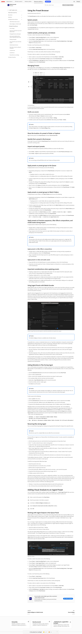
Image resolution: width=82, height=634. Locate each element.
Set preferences (12, 52)
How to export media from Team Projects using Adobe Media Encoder (15, 37)
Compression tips (12, 50)
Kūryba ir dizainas (9, 1)
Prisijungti (78, 1)
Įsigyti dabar (48, 1)
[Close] (57, 632)
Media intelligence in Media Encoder (15, 23)
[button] (74, 1)
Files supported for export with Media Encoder (15, 42)
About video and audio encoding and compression (15, 48)
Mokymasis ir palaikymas (38, 1)
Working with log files (13, 39)
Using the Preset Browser (14, 26)
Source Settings (12, 28)
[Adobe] (3, 1)
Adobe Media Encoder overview (15, 21)
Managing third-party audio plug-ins (15, 33)
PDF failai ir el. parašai (18, 1)
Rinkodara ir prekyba (28, 1)
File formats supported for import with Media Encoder (15, 31)
